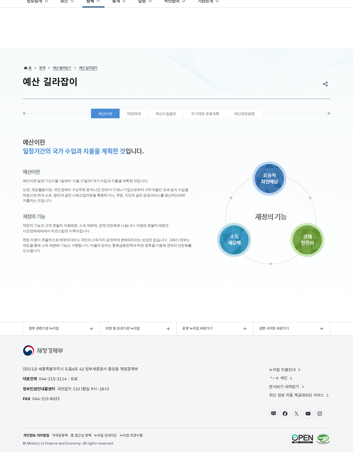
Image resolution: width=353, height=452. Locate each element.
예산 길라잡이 (88, 68)
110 (76, 389)
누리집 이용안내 (282, 369)
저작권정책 (60, 435)
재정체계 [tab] (134, 114)
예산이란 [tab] (105, 114)
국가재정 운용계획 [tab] (205, 114)
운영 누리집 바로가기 (198, 328)
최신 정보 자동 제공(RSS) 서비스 (296, 395)
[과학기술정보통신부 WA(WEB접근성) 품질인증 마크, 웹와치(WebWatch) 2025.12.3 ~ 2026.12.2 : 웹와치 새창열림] (323, 440)
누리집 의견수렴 (131, 435)
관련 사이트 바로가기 (274, 328)
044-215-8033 (46, 398)
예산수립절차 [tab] (166, 114)
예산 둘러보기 (62, 68)
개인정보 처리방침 (36, 435)
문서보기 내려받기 (284, 386)
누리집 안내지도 (105, 435)
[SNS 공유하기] (325, 84)
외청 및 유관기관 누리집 (123, 328)
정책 (42, 68)
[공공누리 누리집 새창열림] (302, 439)
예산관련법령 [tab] (244, 114)
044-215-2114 (53, 378)
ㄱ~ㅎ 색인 (278, 378)
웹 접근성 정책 (81, 435)
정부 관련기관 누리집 (44, 328)
